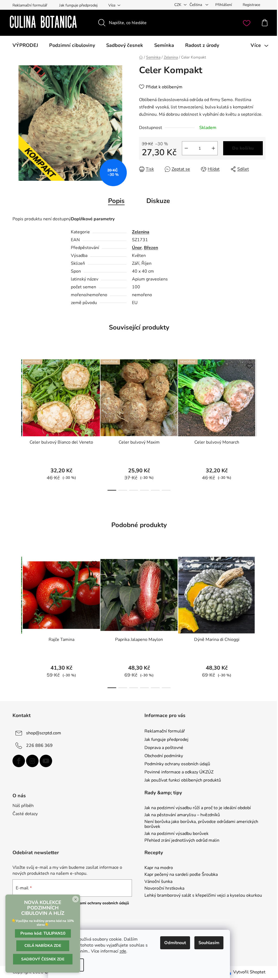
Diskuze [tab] (158, 200)
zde (122, 951)
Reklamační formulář (29, 5)
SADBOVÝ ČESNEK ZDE (42, 959)
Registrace (251, 4)
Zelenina (140, 232)
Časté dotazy (25, 814)
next (261, 423)
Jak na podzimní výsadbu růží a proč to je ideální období (197, 808)
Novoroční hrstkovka (164, 888)
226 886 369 (39, 745)
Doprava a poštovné (163, 748)
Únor (137, 248)
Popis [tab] (116, 200)
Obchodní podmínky (163, 756)
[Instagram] (32, 761)
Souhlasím (208, 943)
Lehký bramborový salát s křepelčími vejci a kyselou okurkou (203, 895)
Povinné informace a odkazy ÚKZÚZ (178, 772)
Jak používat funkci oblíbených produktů (182, 780)
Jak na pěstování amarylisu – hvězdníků (182, 815)
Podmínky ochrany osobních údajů (177, 764)
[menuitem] (25, 45)
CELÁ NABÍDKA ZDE (42, 945)
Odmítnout (175, 943)
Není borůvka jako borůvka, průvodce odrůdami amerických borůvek (201, 824)
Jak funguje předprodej (78, 5)
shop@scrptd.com (43, 733)
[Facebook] (18, 761)
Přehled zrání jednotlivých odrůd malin (181, 840)
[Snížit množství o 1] (186, 148)
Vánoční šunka (158, 881)
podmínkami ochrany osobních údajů (97, 903)
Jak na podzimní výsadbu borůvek (176, 833)
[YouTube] (46, 761)
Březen (151, 248)
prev (16, 423)
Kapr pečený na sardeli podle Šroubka (181, 874)
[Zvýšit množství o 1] (213, 148)
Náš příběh (23, 806)
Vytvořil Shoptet (249, 972)
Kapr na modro (158, 868)
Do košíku (243, 148)
